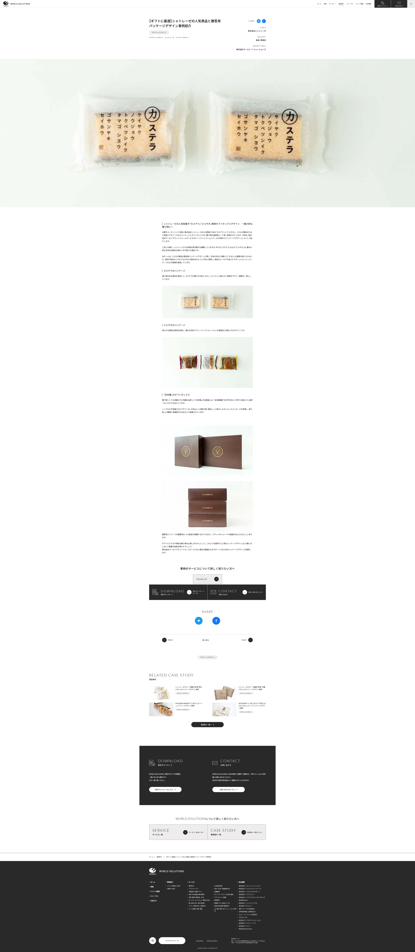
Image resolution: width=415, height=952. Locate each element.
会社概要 (368, 4)
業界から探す (171, 889)
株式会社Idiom (243, 900)
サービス (331, 4)
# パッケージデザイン (182, 38)
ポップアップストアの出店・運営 (223, 894)
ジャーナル (349, 4)
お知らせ (154, 900)
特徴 (325, 4)
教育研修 (217, 900)
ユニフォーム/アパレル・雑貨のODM (199, 900)
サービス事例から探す (173, 886)
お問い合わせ (399, 6)
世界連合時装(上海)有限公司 (247, 912)
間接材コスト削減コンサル (222, 903)
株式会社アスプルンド (245, 906)
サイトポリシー (200, 941)
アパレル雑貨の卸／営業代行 (197, 906)
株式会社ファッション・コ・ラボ (248, 903)
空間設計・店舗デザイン (195, 892)
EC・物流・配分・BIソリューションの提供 (225, 910)
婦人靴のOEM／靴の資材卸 (197, 903)
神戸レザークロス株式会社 (247, 909)
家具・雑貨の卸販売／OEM (196, 897)
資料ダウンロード (382, 6)
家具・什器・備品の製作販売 (196, 894)
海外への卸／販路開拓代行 (222, 889)
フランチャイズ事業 (220, 897)
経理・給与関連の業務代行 (221, 906)
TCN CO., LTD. (243, 917)
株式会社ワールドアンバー (247, 894)
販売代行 (191, 886)
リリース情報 (359, 4)
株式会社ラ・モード (244, 926)
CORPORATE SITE (170, 941)
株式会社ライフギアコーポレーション (250, 920)
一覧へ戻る (205, 640)
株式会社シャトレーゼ (257, 31)
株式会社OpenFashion (245, 929)
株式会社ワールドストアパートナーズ (250, 889)
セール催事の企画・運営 (195, 909)
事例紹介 (341, 4)
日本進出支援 (218, 886)
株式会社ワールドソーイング (247, 923)
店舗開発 (217, 892)
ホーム (319, 4)
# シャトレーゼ (169, 38)
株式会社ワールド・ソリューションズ (251, 49)
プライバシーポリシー (212, 941)
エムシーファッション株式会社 (248, 915)
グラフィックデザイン (159, 32)
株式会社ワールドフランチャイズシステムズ (252, 897)
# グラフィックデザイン (156, 38)
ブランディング (193, 889)
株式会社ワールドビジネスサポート (249, 892)
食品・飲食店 (261, 40)
